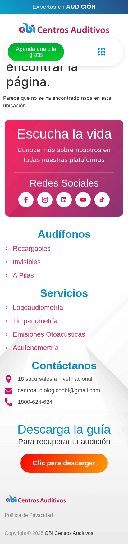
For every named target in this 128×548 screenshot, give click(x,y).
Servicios (64, 293)
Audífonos (64, 234)
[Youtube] (83, 199)
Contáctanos (64, 365)
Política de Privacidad (29, 515)
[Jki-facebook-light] (26, 199)
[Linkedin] (63, 199)
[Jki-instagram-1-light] (45, 199)
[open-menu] (100, 52)
